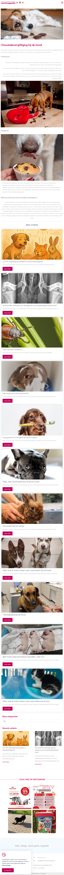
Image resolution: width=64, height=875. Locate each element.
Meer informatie (6, 865)
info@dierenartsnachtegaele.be (46, 860)
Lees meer (7, 269)
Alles (4, 721)
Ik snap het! (7, 870)
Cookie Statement (34, 873)
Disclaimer (43, 873)
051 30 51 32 (41, 857)
